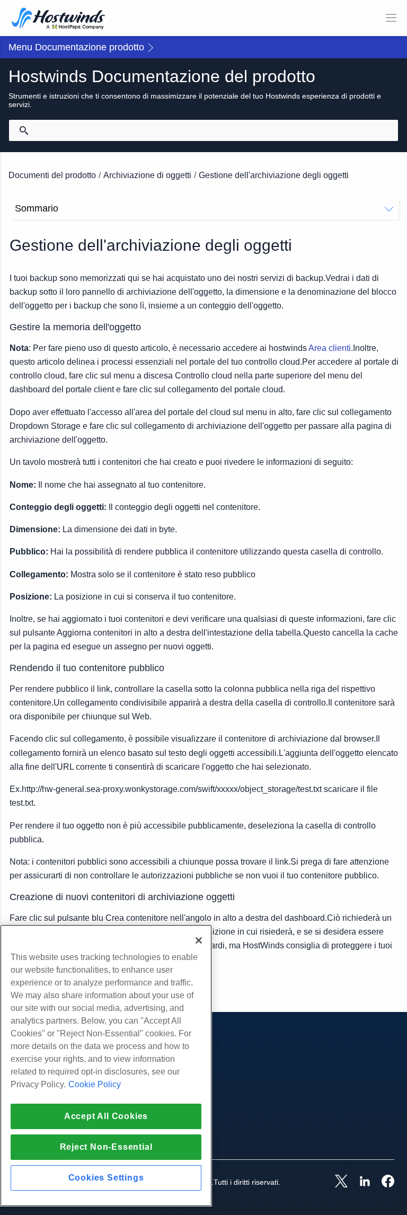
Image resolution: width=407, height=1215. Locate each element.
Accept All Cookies (106, 1116)
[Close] (198, 940)
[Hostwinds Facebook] (382, 1182)
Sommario (36, 208)
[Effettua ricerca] (24, 130)
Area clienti (329, 348)
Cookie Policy (94, 1084)
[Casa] (58, 19)
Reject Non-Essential (106, 1146)
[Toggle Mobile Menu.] (391, 18)
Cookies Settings (106, 1177)
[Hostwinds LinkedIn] (359, 1182)
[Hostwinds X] (336, 1182)
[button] (203, 47)
